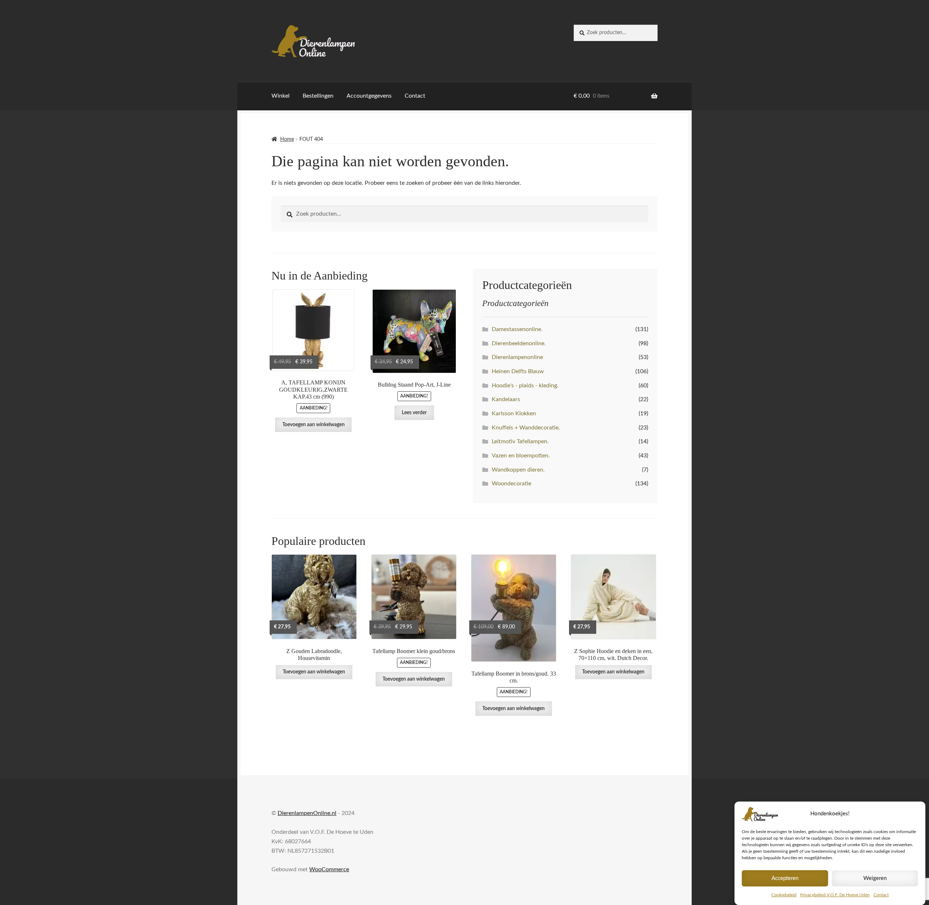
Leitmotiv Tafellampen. (520, 441)
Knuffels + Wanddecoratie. (526, 428)
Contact (881, 895)
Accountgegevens (369, 96)
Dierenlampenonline (517, 357)
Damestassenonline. (517, 329)
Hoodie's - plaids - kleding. (525, 385)
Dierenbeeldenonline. (519, 343)
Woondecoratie (511, 483)
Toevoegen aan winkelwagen (313, 424)
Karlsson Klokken (514, 413)
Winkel (280, 96)
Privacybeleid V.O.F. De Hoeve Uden (835, 895)
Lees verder (414, 412)
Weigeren (875, 878)
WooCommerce (329, 869)
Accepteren (785, 878)
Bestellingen (318, 96)
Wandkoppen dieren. (518, 470)
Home (287, 139)
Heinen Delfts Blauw (518, 371)
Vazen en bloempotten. (521, 455)
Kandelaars (506, 399)
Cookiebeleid (784, 895)
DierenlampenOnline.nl (307, 813)
